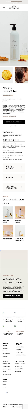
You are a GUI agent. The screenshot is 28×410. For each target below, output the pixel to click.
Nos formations (18, 371)
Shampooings (18, 349)
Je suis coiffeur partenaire (20, 363)
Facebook (4, 384)
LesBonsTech (22, 404)
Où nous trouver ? (6, 363)
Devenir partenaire (18, 366)
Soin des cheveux (19, 352)
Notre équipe (5, 356)
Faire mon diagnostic (7, 374)
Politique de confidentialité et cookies (19, 406)
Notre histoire (5, 348)
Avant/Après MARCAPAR (20, 355)
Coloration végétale (19, 347)
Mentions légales (6, 406)
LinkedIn (4, 387)
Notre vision (5, 351)
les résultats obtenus (16, 1)
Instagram (5, 381)
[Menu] (4, 7)
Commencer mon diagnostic (12, 296)
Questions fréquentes (7, 369)
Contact (4, 371)
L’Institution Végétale (19, 369)
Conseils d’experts (6, 366)
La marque (5, 345)
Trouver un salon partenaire (14, 122)
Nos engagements (6, 353)
